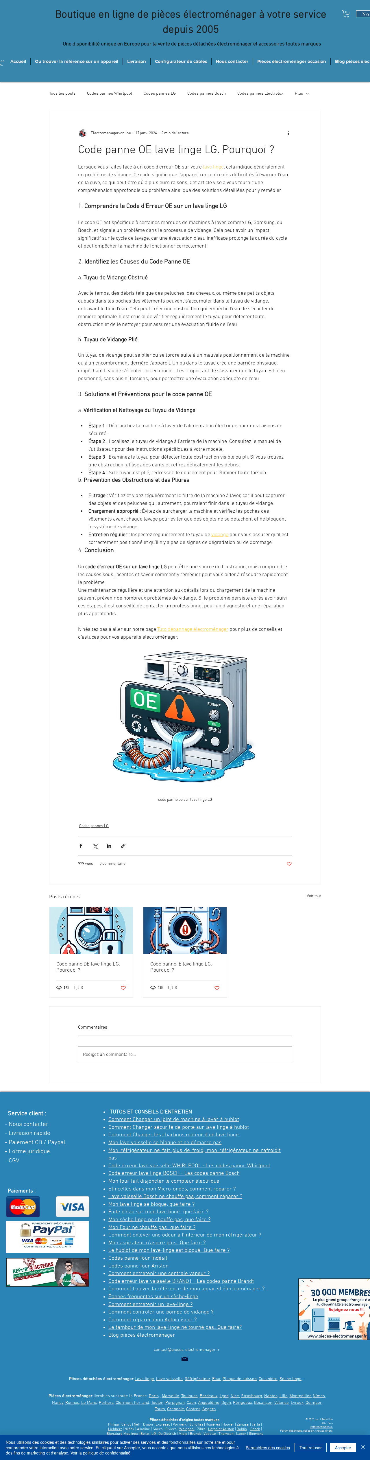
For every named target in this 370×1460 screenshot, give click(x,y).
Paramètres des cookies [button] (268, 1447)
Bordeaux (209, 1396)
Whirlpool (187, 1429)
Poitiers (106, 1402)
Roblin (242, 1429)
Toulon (157, 1402)
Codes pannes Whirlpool (109, 93)
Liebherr (115, 1429)
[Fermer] (363, 1447)
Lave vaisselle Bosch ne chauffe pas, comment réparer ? (175, 1196)
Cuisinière (268, 1379)
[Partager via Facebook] (81, 846)
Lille (284, 1396)
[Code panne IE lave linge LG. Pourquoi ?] (185, 930)
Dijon (226, 1402)
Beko (144, 1434)
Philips (113, 1424)
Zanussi (243, 1424)
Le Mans (89, 1402)
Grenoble (175, 1409)
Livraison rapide (29, 1133)
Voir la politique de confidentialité (100, 1453)
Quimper (314, 1402)
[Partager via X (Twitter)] (95, 846)
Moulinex (130, 1434)
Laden (241, 1434)
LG (153, 1434)
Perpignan (175, 1402)
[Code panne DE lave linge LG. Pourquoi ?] (91, 930)
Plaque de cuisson (240, 1379)
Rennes (72, 1402)
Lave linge (144, 1379)
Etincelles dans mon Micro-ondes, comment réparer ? (172, 1189)
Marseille (170, 1396)
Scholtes (196, 1424)
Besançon (263, 1402)
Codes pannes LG (160, 93)
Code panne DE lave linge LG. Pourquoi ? (88, 967)
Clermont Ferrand (132, 1402)
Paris (154, 1396)
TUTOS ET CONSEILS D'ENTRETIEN (151, 1112)
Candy (126, 1424)
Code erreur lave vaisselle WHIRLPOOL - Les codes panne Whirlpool (189, 1166)
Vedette (210, 1434)
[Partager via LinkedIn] (109, 846)
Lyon (224, 1396)
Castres (193, 1409)
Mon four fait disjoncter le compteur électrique (163, 1181)
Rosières (213, 1424)
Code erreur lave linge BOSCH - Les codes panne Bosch (174, 1173)
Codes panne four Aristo (137, 1266)
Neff (137, 1424)
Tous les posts (62, 93)
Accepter (343, 1447)
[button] (346, 13)
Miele (183, 1434)
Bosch (255, 1429)
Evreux (297, 1402)
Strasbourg (251, 1396)
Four (216, 1379)
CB (38, 1142)
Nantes (271, 1396)
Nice (235, 1396)
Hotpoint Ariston (221, 1429)
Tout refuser (310, 1447)
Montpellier (300, 1396)
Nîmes (319, 1396)
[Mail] (184, 1359)
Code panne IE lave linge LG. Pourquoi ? (181, 967)
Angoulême (208, 1402)
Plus (299, 93)
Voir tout (314, 896)
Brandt (195, 1434)
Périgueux (242, 1402)
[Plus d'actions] (288, 133)
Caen (191, 1402)
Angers (209, 1409)
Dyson (148, 1424)
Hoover (229, 1424)
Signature (115, 1434)
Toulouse (189, 1396)
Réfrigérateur (197, 1379)
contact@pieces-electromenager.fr (187, 1349)
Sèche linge (290, 1379)
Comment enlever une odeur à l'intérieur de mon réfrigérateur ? (184, 1235)
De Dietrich (167, 1434)
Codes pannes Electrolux (260, 93)
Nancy (58, 1402)
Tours (160, 1409)
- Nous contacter (26, 1124)
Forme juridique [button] (28, 1151)
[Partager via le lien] (123, 846)
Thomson (226, 1434)
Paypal (56, 1142)
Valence (281, 1402)
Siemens (256, 1434)
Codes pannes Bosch (206, 93)
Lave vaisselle (169, 1379)
